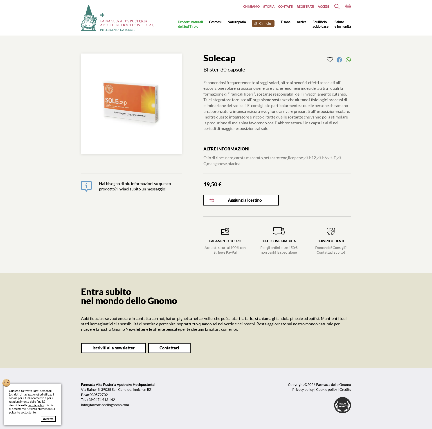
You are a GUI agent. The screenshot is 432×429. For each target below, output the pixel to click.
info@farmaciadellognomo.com (105, 404)
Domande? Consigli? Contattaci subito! (330, 246)
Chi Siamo (251, 6)
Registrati (305, 6)
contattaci (169, 348)
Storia (268, 6)
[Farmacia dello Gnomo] (337, 6)
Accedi (323, 6)
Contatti (285, 6)
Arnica (301, 22)
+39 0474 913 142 (101, 399)
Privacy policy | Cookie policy (314, 389)
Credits (345, 389)
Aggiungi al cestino (245, 200)
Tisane (285, 22)
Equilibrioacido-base (320, 24)
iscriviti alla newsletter (113, 348)
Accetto (48, 419)
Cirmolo (265, 23)
